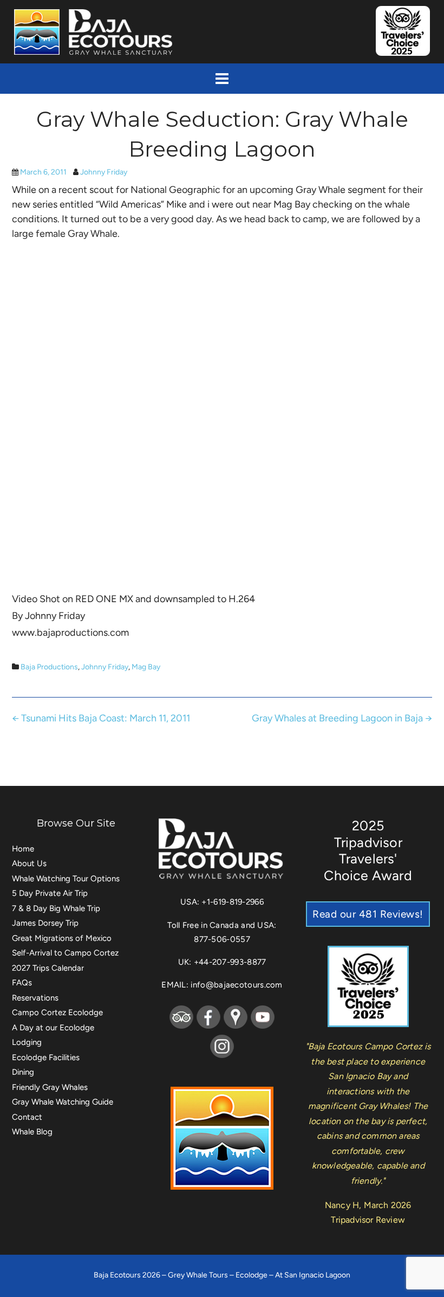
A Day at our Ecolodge (53, 1028)
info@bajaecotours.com (236, 985)
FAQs (22, 983)
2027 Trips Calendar (48, 968)
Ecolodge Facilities (46, 1057)
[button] (222, 78)
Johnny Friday (103, 172)
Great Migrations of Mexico (62, 938)
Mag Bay (146, 667)
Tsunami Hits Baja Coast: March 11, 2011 (101, 718)
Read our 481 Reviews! (367, 914)
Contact (27, 1117)
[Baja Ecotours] (95, 31)
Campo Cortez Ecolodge (57, 1012)
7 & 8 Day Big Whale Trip (56, 908)
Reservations (35, 998)
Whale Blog (32, 1132)
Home (23, 849)
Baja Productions (49, 667)
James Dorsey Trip (45, 923)
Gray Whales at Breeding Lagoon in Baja (342, 718)
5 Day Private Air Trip (50, 893)
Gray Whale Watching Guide (62, 1102)
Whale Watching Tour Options (66, 878)
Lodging (27, 1042)
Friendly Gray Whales (50, 1087)
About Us (29, 863)
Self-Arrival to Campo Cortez (65, 953)
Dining (23, 1072)
